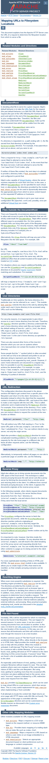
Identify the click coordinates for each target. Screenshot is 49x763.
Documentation (25, 15)
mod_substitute (13, 551)
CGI (11, 261)
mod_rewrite (7, 71)
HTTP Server (13, 15)
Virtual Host (13, 203)
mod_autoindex (8, 59)
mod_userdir (7, 76)
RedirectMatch (25, 83)
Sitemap (34, 758)
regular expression (28, 270)
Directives (13, 758)
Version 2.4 (37, 15)
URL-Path (29, 109)
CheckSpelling (25, 59)
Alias (20, 54)
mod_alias (6, 56)
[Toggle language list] (3, 28)
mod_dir (5, 61)
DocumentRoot (24, 63)
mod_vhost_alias (9, 78)
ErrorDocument (25, 66)
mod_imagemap (8, 63)
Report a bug (43, 758)
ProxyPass (23, 71)
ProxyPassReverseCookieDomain (32, 76)
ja (39, 748)
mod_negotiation (9, 66)
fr (35, 748)
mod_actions (7, 54)
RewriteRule (24, 88)
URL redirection (24, 627)
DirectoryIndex (25, 61)
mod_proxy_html (18, 563)
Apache (3, 15)
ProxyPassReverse (26, 73)
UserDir (22, 95)
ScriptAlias (24, 90)
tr (47, 748)
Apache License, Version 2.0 (25, 753)
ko (42, 748)
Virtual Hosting (25, 180)
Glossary (26, 758)
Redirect (22, 80)
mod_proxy (6, 68)
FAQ (20, 758)
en (31, 748)
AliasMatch (23, 56)
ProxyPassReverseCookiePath (31, 78)
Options (22, 68)
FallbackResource (24, 683)
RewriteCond (24, 85)
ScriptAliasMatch (26, 93)
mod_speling (7, 73)
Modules (6, 758)
